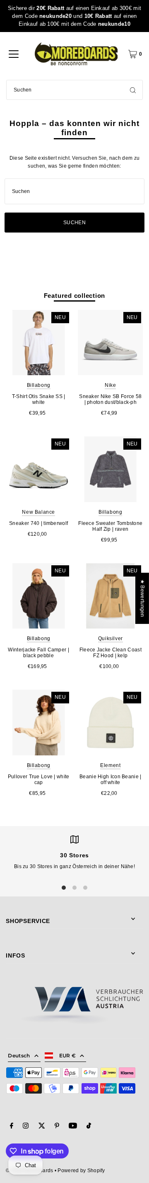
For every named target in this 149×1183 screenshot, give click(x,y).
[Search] (133, 90)
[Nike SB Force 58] (110, 343)
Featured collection (75, 295)
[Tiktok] (89, 1127)
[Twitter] (41, 1127)
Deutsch (19, 1055)
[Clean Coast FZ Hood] (110, 596)
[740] (38, 469)
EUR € (67, 1055)
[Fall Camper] (38, 596)
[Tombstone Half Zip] (110, 469)
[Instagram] (26, 1127)
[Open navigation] (13, 54)
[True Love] (38, 722)
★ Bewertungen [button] (142, 598)
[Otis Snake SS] (38, 343)
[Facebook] (11, 1127)
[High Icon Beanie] (110, 722)
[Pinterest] (57, 1127)
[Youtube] (73, 1127)
